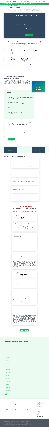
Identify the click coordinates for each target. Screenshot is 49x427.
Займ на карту (11, 3)
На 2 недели (16, 404)
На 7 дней (16, 403)
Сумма (16, 409)
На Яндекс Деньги (7, 407)
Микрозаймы (6, 3)
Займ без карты (17, 3)
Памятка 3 (26, 405)
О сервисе (22, 1)
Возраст (6, 409)
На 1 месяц (16, 405)
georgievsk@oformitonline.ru (40, 1)
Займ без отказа (28, 3)
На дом (5, 405)
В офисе (5, 404)
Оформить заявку (29, 34)
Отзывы (28, 1)
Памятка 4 (26, 406)
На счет (5, 403)
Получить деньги (38, 89)
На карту (6, 406)
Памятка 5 (26, 407)
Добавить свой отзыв (24, 330)
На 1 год (16, 407)
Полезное (33, 3)
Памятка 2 (26, 404)
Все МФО (5, 394)
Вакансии (25, 1)
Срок (16, 402)
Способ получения (8, 402)
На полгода (16, 406)
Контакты (31, 1)
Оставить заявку (11, 139)
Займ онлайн (23, 3)
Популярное (27, 409)
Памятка (26, 403)
